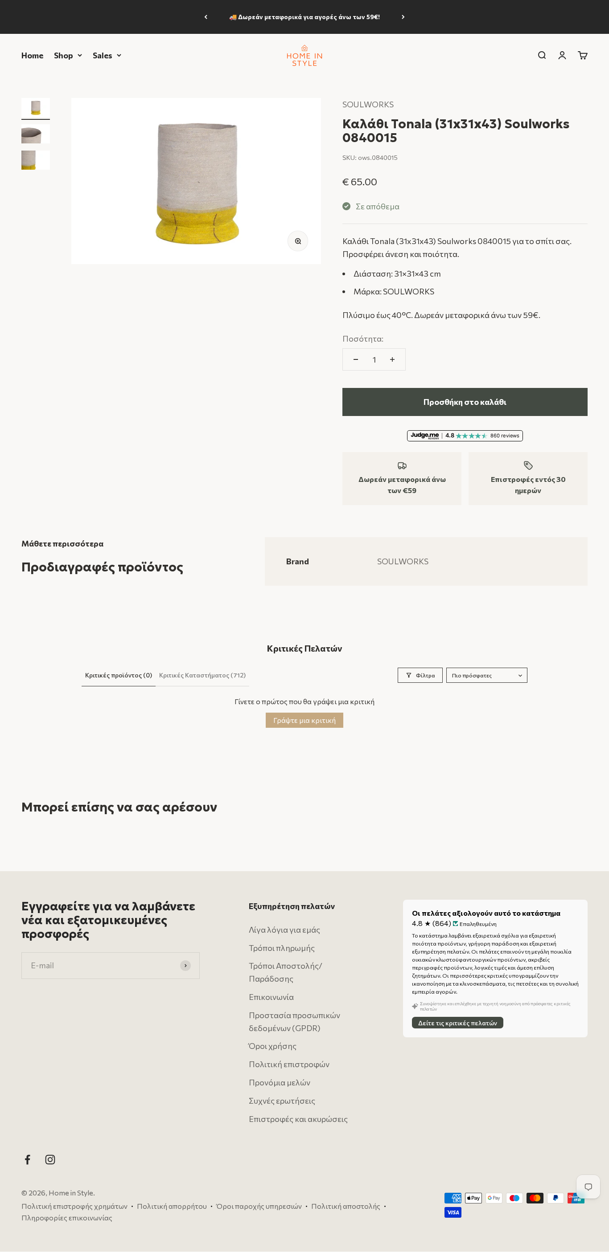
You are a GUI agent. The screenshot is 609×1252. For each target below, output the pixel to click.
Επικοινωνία (271, 997)
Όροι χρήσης (272, 1046)
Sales (102, 55)
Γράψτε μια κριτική (304, 720)
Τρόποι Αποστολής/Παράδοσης (285, 972)
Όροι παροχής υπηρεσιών (259, 1206)
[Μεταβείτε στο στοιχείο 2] (35, 135)
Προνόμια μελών (279, 1082)
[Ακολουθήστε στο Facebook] (27, 1160)
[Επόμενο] (403, 17)
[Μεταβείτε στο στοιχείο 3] (35, 161)
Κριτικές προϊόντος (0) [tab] (118, 675)
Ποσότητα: (362, 338)
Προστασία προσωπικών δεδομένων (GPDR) (294, 1021)
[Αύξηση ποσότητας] (392, 359)
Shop (63, 55)
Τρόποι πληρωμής (282, 948)
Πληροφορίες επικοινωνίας (66, 1217)
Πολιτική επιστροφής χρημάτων (74, 1206)
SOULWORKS (368, 104)
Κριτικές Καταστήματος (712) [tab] (202, 675)
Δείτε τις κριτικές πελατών (457, 1023)
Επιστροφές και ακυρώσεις (298, 1119)
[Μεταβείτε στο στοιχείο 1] (35, 109)
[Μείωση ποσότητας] (356, 359)
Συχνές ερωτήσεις (282, 1100)
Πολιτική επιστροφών (289, 1064)
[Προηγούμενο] (205, 17)
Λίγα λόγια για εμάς (284, 929)
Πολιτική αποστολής (345, 1206)
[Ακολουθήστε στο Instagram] (50, 1160)
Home (32, 55)
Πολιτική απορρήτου (172, 1206)
